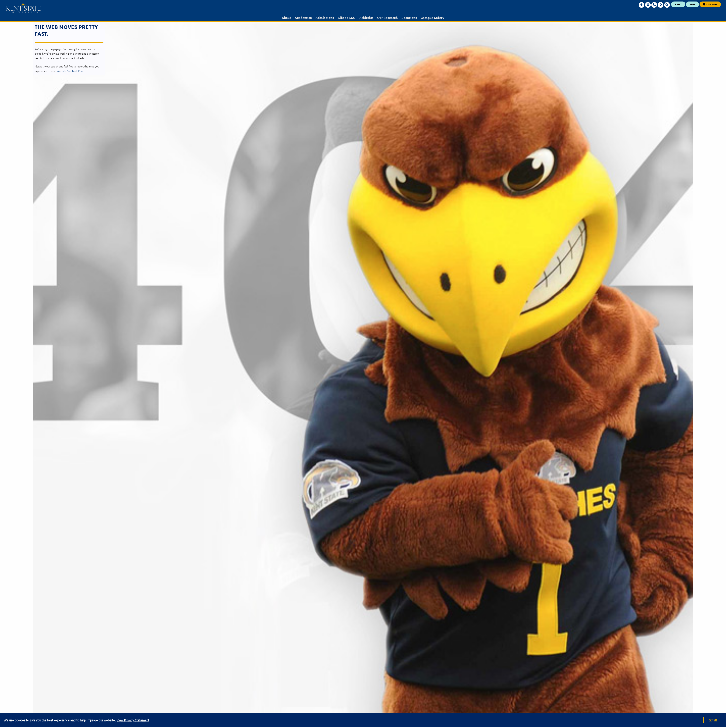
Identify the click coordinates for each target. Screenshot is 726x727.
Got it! (713, 720)
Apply (678, 4)
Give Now (711, 4)
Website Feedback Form (70, 71)
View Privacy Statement (133, 720)
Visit (692, 4)
